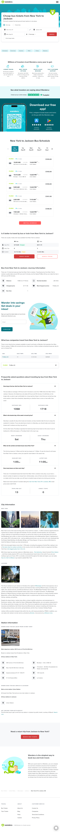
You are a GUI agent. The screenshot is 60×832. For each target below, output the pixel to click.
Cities (37, 50)
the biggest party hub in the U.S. (16, 549)
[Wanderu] (7, 2)
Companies (35, 811)
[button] (57, 2)
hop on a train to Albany (7, 557)
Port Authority (38, 552)
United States (12, 790)
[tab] (8, 26)
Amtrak (32, 613)
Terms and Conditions (38, 814)
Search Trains (47, 256)
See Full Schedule (30, 223)
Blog (19, 811)
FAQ (29, 50)
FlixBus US (5, 357)
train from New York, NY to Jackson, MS (40, 481)
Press (19, 814)
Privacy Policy (35, 817)
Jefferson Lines (48, 613)
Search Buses (24, 256)
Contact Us (35, 808)
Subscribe (7, 329)
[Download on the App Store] (36, 121)
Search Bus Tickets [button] (30, 736)
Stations (45, 50)
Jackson (27, 790)
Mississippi (38, 585)
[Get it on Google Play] (49, 121)
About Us (20, 808)
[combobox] (15, 29)
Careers (20, 817)
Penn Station (54, 552)
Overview (13, 50)
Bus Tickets (4, 790)
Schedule (5, 50)
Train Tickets (4, 811)
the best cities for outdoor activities (12, 547)
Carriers (21, 50)
